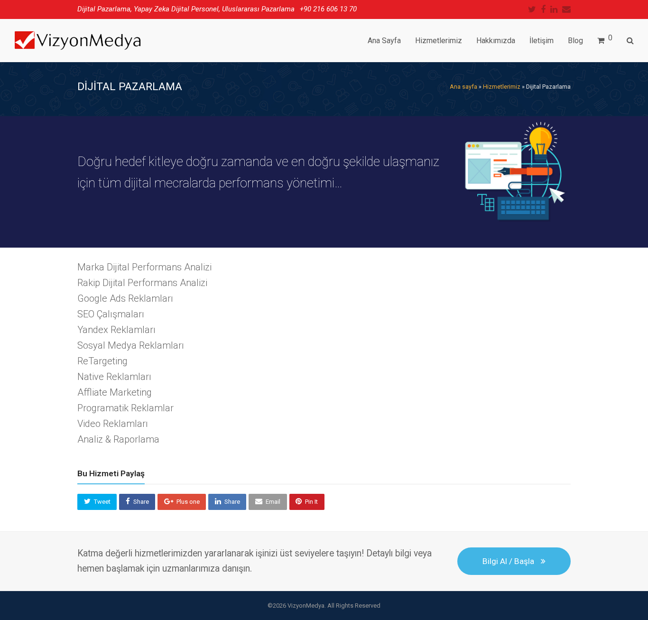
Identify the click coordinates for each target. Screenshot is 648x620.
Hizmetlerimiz (501, 86)
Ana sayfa (463, 86)
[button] (97, 502)
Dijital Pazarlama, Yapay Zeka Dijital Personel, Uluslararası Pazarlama (186, 9)
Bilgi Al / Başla (508, 561)
